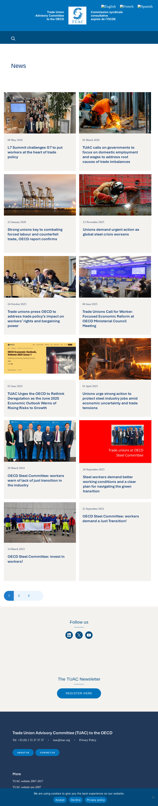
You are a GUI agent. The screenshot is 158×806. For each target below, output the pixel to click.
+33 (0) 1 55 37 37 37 (31, 740)
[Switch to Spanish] (145, 6)
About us (23, 752)
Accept (60, 799)
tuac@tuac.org (61, 740)
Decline (76, 799)
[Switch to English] (108, 6)
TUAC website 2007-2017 (28, 781)
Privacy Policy (87, 740)
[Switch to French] (127, 6)
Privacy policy (96, 799)
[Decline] (153, 797)
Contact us (47, 752)
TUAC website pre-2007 (27, 787)
